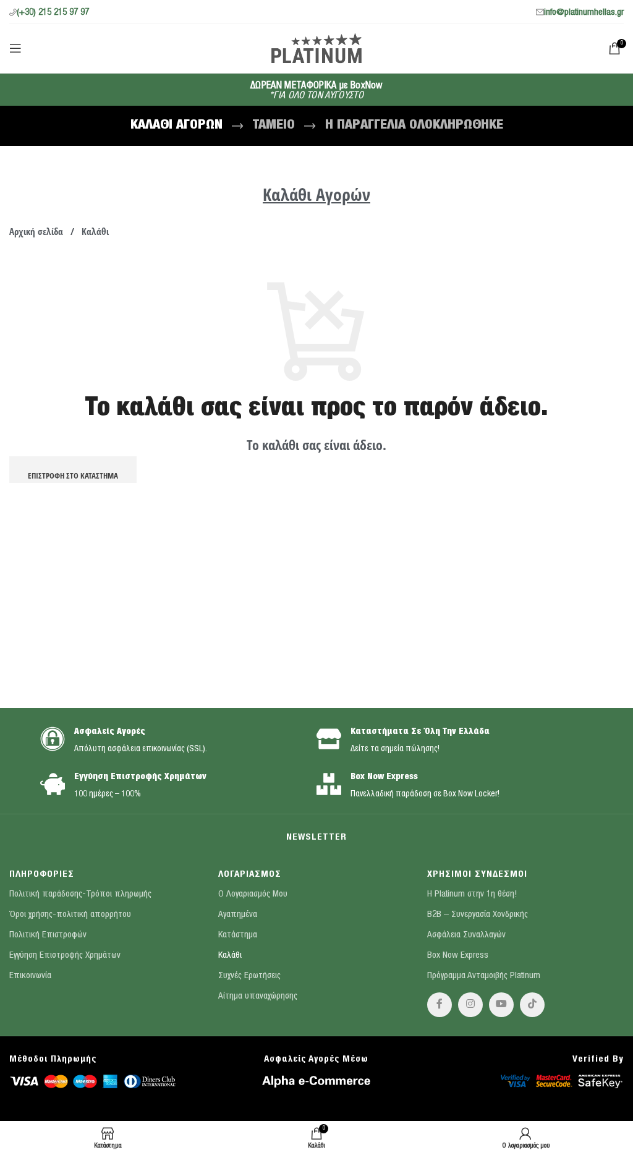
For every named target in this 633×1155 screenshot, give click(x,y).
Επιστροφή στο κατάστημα (73, 475)
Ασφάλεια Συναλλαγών (466, 935)
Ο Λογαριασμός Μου (252, 894)
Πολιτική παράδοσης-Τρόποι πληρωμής (80, 894)
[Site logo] (316, 47)
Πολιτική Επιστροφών (48, 935)
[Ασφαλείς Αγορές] (52, 739)
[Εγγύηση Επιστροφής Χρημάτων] (52, 784)
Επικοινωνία (30, 976)
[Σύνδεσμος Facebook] (439, 1004)
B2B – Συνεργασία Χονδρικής (477, 914)
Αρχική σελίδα (37, 231)
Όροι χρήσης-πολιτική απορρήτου (70, 914)
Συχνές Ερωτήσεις (249, 976)
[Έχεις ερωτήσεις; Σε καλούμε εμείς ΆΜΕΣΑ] (37, 37)
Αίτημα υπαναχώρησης (257, 996)
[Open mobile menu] (15, 48)
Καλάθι (230, 955)
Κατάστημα (237, 935)
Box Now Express (384, 777)
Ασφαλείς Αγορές (109, 732)
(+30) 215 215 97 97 (53, 12)
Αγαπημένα (237, 914)
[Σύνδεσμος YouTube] (501, 1004)
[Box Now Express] (328, 784)
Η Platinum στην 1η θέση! (472, 894)
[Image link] (92, 1080)
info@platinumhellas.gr (584, 12)
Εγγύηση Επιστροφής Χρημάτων (140, 777)
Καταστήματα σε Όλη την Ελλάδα (420, 732)
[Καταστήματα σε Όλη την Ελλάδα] (328, 739)
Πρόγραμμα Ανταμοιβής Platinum (483, 976)
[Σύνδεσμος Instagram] (470, 1004)
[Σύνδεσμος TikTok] (532, 1004)
